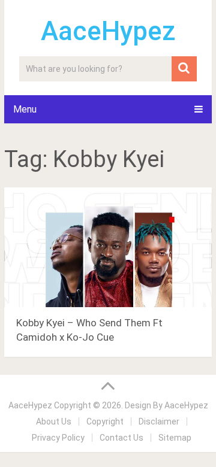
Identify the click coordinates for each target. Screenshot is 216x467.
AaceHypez (108, 31)
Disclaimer (159, 421)
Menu (25, 109)
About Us (53, 421)
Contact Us (121, 437)
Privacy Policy (58, 437)
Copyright (105, 421)
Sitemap (174, 437)
